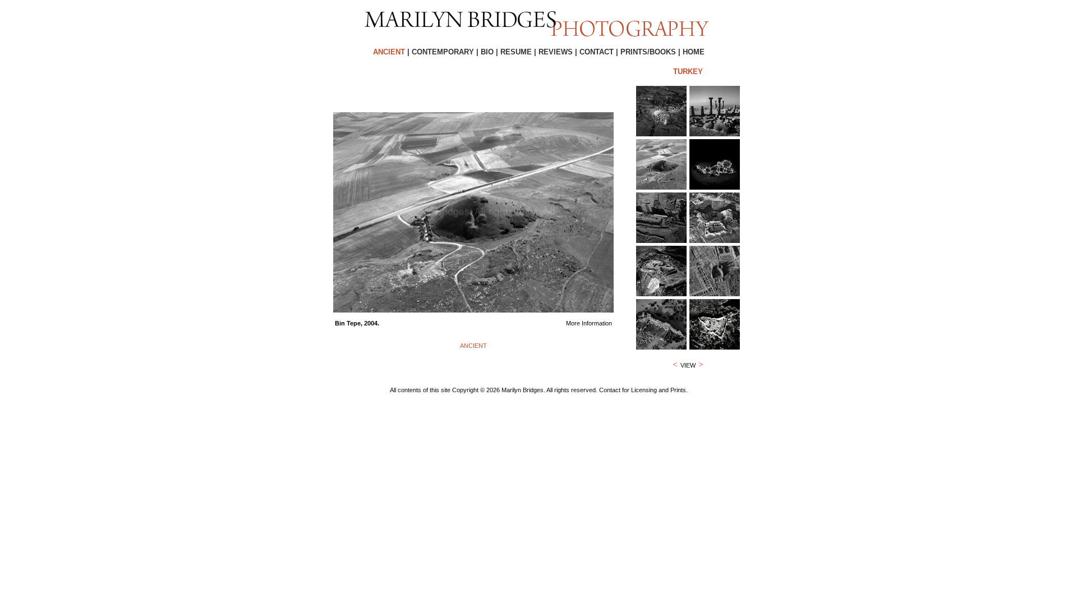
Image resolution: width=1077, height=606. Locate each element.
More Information (589, 323)
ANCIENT (473, 345)
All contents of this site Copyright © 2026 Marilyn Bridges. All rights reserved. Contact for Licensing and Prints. (539, 390)
